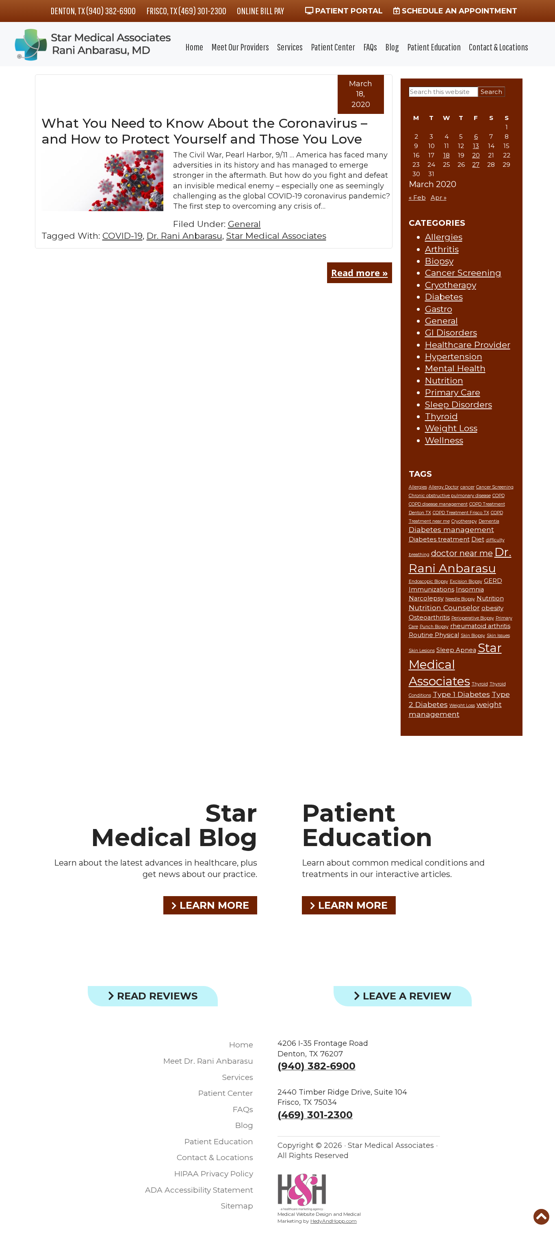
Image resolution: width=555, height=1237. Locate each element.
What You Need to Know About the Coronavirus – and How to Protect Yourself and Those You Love (204, 130)
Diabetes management (451, 529)
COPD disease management (438, 504)
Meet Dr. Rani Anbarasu (208, 1061)
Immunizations (431, 589)
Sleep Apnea (456, 650)
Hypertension (453, 356)
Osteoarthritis (429, 617)
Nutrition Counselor (444, 607)
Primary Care (452, 392)
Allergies (443, 237)
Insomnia (470, 589)
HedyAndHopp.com (333, 1221)
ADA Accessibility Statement (199, 1190)
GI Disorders (451, 332)
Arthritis (442, 249)
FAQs (370, 46)
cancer (467, 487)
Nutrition (444, 380)
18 (446, 155)
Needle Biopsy (460, 599)
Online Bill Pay (260, 10)
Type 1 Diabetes (461, 694)
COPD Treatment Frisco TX (461, 512)
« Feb (417, 197)
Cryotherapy (450, 285)
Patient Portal (348, 11)
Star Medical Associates (276, 236)
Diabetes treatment (439, 539)
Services (290, 46)
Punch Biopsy (434, 626)
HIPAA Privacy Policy (213, 1173)
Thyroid (441, 416)
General (244, 224)
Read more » (359, 272)
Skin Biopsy (473, 635)
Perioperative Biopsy (472, 618)
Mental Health (455, 368)
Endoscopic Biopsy (428, 581)
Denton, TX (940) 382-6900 (93, 10)
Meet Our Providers (240, 46)
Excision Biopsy (466, 581)
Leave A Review (405, 996)
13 (476, 146)
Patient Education (434, 46)
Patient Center (333, 46)
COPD (498, 495)
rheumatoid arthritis (480, 626)
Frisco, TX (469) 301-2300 (186, 10)
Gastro (438, 309)
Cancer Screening (463, 273)
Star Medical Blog (174, 825)
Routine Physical (434, 635)
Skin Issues (498, 635)
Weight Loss (451, 428)
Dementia (489, 521)
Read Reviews (155, 996)
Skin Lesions (422, 650)
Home (194, 46)
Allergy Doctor (444, 487)
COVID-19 (122, 236)
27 (475, 164)
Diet (477, 539)
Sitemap (237, 1206)
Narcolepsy (426, 598)
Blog (392, 46)
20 (476, 155)
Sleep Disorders (458, 404)
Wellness (444, 440)
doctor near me (462, 553)
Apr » (439, 197)
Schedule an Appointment (458, 11)
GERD (493, 581)
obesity (492, 608)
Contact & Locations (498, 46)
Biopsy (439, 261)
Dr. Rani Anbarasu (184, 236)
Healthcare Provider (467, 345)
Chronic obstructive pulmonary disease (450, 495)
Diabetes (444, 297)
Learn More (213, 905)
